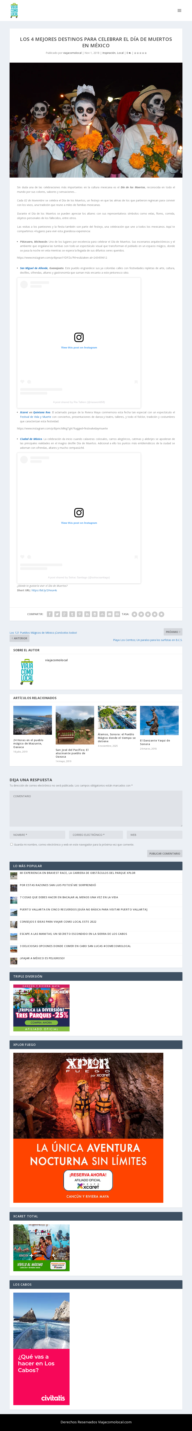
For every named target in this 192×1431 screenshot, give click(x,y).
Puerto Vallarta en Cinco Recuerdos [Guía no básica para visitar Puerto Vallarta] (83, 909)
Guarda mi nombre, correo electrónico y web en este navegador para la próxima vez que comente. (74, 844)
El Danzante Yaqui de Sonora (155, 742)
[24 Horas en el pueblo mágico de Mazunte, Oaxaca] (32, 720)
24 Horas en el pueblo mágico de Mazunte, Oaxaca (28, 743)
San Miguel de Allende (34, 268)
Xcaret (24, 412)
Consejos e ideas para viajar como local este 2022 (58, 921)
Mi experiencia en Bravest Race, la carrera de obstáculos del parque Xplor (78, 873)
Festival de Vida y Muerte (35, 417)
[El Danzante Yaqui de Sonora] (159, 720)
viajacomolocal (72, 53)
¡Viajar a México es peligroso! (42, 958)
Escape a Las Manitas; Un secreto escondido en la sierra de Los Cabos (73, 934)
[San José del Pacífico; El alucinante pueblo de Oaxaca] (75, 725)
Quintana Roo (41, 412)
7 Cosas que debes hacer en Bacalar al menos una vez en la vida (69, 897)
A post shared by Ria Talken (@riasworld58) (79, 402)
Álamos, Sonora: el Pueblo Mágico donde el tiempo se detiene (117, 737)
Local (120, 53)
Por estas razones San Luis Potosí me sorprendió (58, 885)
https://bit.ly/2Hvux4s (44, 590)
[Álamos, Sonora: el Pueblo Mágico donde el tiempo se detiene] (117, 717)
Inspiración (109, 53)
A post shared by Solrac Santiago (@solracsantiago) (79, 577)
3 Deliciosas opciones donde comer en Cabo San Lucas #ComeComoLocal (75, 946)
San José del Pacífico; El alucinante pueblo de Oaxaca (72, 753)
